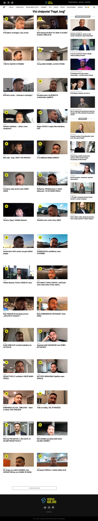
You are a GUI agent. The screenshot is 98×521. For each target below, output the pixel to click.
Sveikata (56, 7)
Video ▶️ (87, 7)
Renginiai (80, 7)
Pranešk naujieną (72, 2)
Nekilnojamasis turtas (32, 7)
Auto (50, 7)
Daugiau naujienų (34, 488)
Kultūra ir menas (71, 7)
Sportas (62, 7)
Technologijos (20, 7)
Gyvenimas (43, 7)
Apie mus (80, 2)
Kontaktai (87, 2)
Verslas (11, 7)
